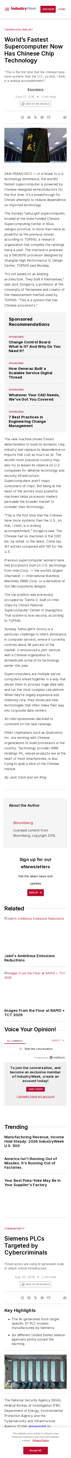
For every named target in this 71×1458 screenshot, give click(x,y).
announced (37, 1426)
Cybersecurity (14, 1228)
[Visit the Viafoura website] (57, 1057)
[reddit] (42, 117)
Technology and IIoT (18, 29)
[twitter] (35, 117)
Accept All (35, 1450)
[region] (35, 1049)
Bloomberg (35, 89)
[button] (7, 9)
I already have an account (36, 1096)
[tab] (14, 1041)
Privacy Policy (41, 1440)
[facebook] (22, 117)
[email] (48, 117)
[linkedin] (29, 117)
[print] (65, 117)
